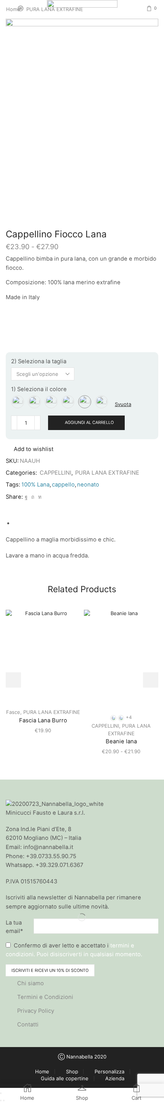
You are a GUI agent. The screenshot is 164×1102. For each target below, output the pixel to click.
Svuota (123, 404)
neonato (88, 484)
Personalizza (109, 1071)
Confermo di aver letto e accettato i (74, 949)
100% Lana (35, 484)
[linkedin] (39, 497)
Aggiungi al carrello (89, 422)
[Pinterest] (32, 497)
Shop (72, 1071)
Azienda (114, 1078)
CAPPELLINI (55, 472)
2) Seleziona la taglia (38, 361)
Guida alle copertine (64, 1078)
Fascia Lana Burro (43, 720)
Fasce (13, 712)
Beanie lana (121, 741)
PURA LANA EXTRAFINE (107, 472)
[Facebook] (26, 497)
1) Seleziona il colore (39, 389)
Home (42, 1071)
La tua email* (14, 926)
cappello (63, 484)
